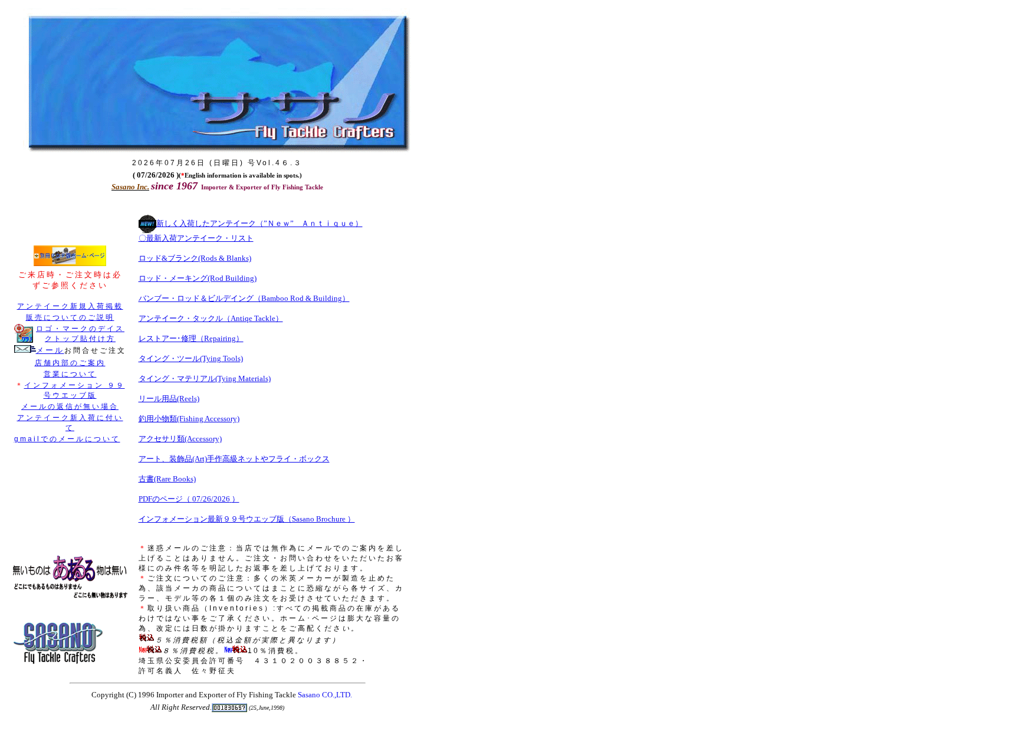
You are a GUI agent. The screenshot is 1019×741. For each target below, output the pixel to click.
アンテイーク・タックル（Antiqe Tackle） (211, 318)
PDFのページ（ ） (189, 498)
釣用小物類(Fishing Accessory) (189, 418)
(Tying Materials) (243, 378)
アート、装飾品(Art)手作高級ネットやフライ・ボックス (234, 458)
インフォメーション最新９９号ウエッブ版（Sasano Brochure (243, 518)
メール (50, 350)
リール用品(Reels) (169, 398)
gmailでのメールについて (67, 439)
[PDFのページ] (70, 264)
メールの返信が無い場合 (70, 406)
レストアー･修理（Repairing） (191, 338)
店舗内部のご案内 (70, 363)
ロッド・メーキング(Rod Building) (198, 278)
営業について (70, 374)
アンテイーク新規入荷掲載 (70, 306)
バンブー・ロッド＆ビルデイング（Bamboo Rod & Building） (244, 298)
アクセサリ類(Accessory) (180, 438)
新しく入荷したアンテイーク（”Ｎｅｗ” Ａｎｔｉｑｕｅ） (259, 223)
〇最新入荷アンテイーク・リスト (196, 238)
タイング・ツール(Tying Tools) (191, 358)
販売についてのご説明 (70, 317)
